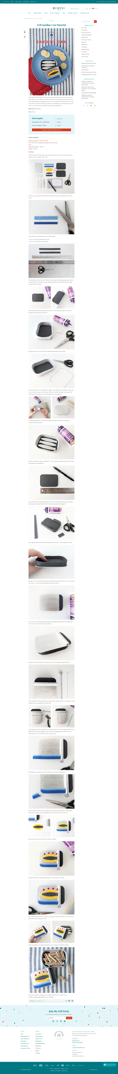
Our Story (38, 1033)
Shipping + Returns (55, 1070)
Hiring (37, 1050)
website (52, 997)
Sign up (69, 1017)
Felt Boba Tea (85, 69)
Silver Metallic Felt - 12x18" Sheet (40, 122)
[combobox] (79, 8)
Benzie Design (27, 1069)
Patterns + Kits (25, 1043)
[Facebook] (53, 1021)
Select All (60, 119)
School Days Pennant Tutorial (89, 72)
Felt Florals (84, 30)
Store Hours (38, 1036)
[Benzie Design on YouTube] (94, 105)
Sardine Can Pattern (33, 140)
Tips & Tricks (85, 56)
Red (56, 142)
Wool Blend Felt (25, 1038)
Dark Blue (46, 142)
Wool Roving (24, 1045)
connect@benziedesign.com (78, 1047)
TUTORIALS (38, 1048)
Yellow (51, 142)
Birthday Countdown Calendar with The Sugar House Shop (88, 83)
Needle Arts (84, 44)
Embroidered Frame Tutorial (89, 63)
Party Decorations (86, 32)
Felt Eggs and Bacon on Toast (89, 74)
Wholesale (38, 1045)
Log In (90, 8)
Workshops (38, 1041)
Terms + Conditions (55, 1068)
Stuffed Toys (85, 37)
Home (25, 18)
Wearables (84, 47)
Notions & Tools (25, 1048)
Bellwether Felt (25, 1036)
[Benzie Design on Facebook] (83, 105)
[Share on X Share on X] (24, 34)
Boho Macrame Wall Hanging (89, 92)
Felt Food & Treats (86, 39)
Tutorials (29, 18)
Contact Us (38, 1038)
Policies (37, 1053)
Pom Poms (84, 51)
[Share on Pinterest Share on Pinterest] (24, 37)
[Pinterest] (61, 1021)
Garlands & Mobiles (87, 35)
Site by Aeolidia (93, 1069)
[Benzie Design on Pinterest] (91, 105)
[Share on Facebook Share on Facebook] (24, 32)
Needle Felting (85, 49)
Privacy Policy (64, 1068)
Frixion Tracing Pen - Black (39, 125)
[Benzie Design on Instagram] (87, 105)
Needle (30, 148)
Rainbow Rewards (40, 1043)
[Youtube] (65, 1021)
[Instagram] (57, 1021)
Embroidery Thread (33, 146)
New (22, 1033)
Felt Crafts (51, 20)
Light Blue (41, 142)
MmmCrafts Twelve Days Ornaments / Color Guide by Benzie (89, 88)
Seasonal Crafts (85, 54)
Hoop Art (84, 42)
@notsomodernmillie (39, 997)
